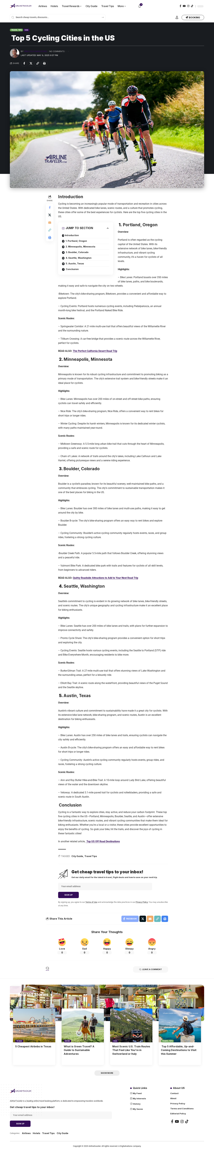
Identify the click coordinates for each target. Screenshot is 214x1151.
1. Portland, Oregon (76, 241)
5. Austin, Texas (74, 263)
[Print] (44, 63)
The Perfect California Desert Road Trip (95, 350)
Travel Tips (16, 30)
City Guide (77, 856)
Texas (19, 1041)
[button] (176, 17)
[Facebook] (180, 6)
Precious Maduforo (35, 51)
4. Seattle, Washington (78, 258)
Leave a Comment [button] (152, 969)
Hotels (36, 1133)
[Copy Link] (37, 63)
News (67, 1041)
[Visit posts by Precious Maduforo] (14, 53)
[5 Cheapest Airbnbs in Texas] (34, 1025)
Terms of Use (91, 902)
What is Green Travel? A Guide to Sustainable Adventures (79, 1050)
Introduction (72, 235)
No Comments (57, 51)
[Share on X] (31, 63)
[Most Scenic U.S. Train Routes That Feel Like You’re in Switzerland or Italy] (131, 1025)
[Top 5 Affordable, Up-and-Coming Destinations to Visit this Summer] (180, 1025)
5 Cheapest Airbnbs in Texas (33, 1046)
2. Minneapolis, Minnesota (80, 246)
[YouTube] (184, 6)
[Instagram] (188, 6)
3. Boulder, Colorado (77, 252)
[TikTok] (192, 6)
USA (26, 30)
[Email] (49, 222)
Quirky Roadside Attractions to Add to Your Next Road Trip (105, 577)
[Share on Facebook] (24, 63)
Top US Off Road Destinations (103, 841)
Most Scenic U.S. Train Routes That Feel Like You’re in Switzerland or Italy (131, 1050)
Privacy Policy (142, 902)
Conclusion (72, 269)
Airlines (26, 1133)
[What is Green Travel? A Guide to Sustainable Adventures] (83, 1025)
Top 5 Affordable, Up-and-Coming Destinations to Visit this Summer (178, 1050)
